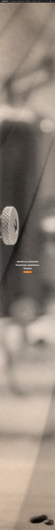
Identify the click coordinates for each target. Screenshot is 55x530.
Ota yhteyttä (27, 271)
